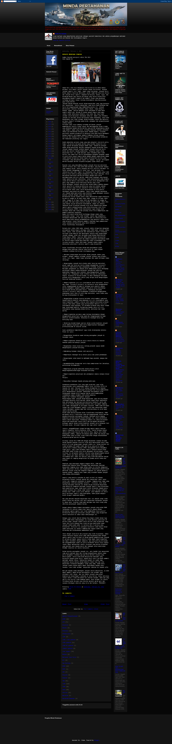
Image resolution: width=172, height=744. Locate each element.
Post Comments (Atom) (91, 609)
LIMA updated (66, 642)
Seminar (64, 678)
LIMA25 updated (67, 648)
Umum (63, 689)
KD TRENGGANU (120, 215)
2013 (50, 153)
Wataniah (65, 695)
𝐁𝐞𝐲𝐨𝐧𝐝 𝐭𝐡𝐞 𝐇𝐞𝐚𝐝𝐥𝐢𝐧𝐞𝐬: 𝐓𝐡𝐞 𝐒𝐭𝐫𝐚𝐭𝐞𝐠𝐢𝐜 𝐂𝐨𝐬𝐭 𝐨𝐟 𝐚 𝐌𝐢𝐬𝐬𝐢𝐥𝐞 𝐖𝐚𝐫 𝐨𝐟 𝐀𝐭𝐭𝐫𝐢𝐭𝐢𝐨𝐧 (120, 284)
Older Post (105, 604)
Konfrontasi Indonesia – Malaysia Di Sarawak (118, 591)
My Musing (119, 279)
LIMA (63, 637)
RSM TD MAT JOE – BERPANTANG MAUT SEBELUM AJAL (120, 669)
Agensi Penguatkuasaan (69, 616)
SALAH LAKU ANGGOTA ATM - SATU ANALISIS (120, 516)
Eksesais (65, 631)
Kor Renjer (118, 212)
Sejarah (64, 675)
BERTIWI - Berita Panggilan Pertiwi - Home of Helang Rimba (120, 365)
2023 (50, 129)
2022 (50, 131)
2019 (50, 139)
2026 (50, 121)
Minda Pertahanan (60, 34)
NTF (63, 660)
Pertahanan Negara (49, 112)
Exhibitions (66, 634)
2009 (50, 207)
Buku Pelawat (70, 45)
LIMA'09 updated (67, 645)
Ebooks (64, 628)
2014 (50, 151)
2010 (50, 204)
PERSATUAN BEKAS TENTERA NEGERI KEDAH (119, 438)
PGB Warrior (119, 388)
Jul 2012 (50, 174)
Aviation (65, 625)
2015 (50, 148)
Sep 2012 (50, 166)
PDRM (69, 589)
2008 (50, 209)
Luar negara (66, 651)
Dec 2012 (50, 158)
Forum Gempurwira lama (120, 230)
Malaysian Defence (119, 309)
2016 (50, 146)
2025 (50, 124)
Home (48, 45)
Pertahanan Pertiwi (119, 348)
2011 (49, 202)
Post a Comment (70, 596)
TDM (63, 681)
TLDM (63, 684)
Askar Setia (119, 416)
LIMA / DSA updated (68, 639)
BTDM (117, 246)
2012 (50, 156)
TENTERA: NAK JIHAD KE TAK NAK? (120, 407)
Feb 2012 (50, 193)
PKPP (63, 669)
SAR (63, 672)
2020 (50, 136)
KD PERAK (118, 206)
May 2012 (50, 182)
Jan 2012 (50, 197)
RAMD (117, 209)
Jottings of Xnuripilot (119, 295)
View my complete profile (61, 40)
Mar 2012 (50, 189)
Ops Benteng (66, 663)
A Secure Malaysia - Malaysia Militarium (119, 334)
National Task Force (69, 657)
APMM (63, 619)
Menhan (64, 654)
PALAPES (124, 692)
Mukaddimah (58, 45)
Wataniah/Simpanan (68, 698)
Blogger (96, 740)
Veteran (64, 692)
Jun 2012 (50, 178)
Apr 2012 (50, 185)
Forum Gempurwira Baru (120, 226)
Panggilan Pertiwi (120, 203)
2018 (50, 141)
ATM (63, 622)
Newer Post (66, 604)
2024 (50, 126)
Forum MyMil (119, 218)
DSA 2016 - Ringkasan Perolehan (119, 352)
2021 (50, 134)
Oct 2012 (50, 162)
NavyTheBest (120, 404)
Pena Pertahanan (119, 321)
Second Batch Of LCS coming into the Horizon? (120, 339)
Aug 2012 (50, 170)
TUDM (63, 686)
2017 (50, 143)
